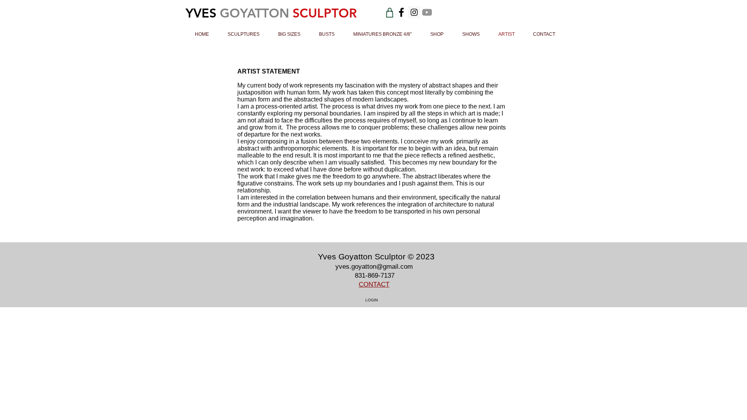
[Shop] (389, 12)
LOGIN (371, 300)
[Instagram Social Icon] (414, 12)
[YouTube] (427, 12)
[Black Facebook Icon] (401, 12)
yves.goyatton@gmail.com (374, 266)
